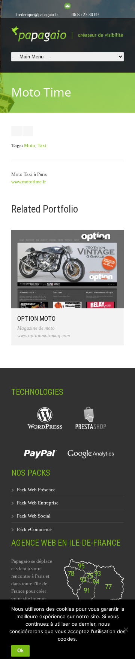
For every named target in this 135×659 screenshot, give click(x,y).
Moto (29, 145)
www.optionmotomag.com (43, 335)
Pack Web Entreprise (37, 503)
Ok (20, 650)
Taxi (42, 145)
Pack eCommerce (34, 529)
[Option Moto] (67, 269)
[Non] (125, 629)
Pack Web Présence (36, 489)
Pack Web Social (34, 516)
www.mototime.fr (28, 181)
